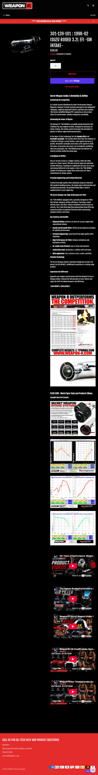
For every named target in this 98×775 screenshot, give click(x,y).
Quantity (52, 60)
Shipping (53, 54)
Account (93, 15)
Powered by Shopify (19, 769)
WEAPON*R (10, 769)
